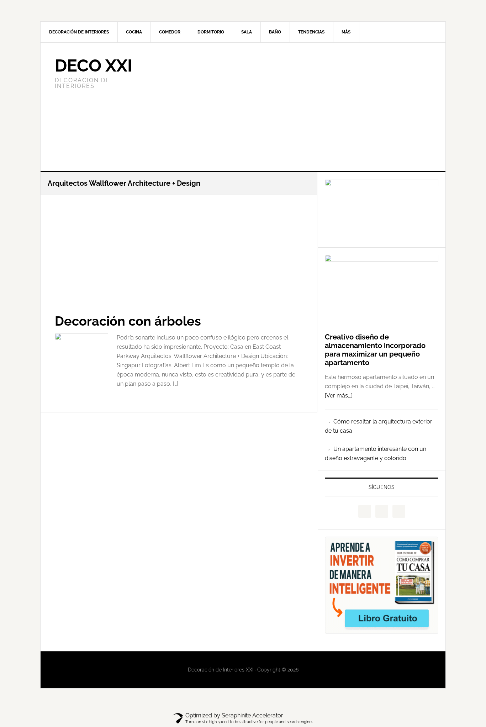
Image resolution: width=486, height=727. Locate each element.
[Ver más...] (339, 395)
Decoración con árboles (128, 321)
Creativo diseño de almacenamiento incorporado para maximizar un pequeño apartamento (375, 350)
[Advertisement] (296, 107)
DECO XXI (93, 65)
